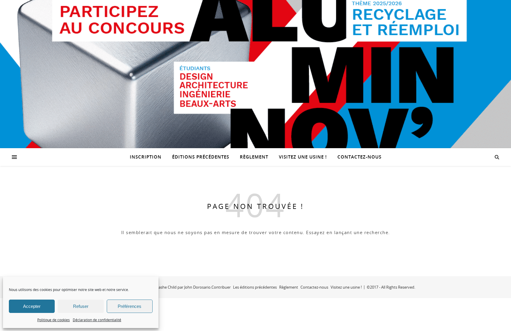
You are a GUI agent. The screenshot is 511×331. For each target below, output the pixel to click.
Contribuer (221, 287)
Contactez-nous (359, 157)
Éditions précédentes (200, 157)
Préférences (129, 306)
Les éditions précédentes (255, 287)
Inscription (145, 157)
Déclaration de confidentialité (97, 319)
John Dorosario (197, 287)
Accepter (32, 306)
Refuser (80, 306)
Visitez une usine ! (303, 157)
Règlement (254, 157)
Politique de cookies (53, 319)
